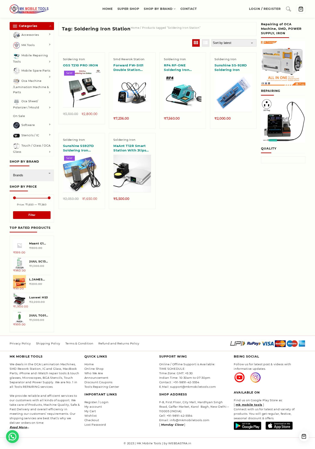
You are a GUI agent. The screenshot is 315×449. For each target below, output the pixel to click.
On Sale (19, 116)
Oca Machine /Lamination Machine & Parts (31, 86)
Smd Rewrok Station (129, 59)
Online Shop (94, 368)
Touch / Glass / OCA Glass (31, 148)
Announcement (96, 377)
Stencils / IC (30, 135)
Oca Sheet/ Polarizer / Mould (26, 104)
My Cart (90, 411)
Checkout (91, 420)
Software (28, 125)
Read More (18, 427)
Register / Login (96, 402)
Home (135, 27)
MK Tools (28, 45)
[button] (12, 436)
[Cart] (300, 9)
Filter (31, 215)
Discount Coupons (98, 382)
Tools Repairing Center (101, 386)
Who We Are (93, 373)
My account (93, 406)
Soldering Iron (74, 59)
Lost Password (95, 424)
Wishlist (90, 415)
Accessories (30, 34)
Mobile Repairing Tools (30, 58)
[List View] (205, 43)
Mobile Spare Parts (35, 70)
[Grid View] (196, 43)
